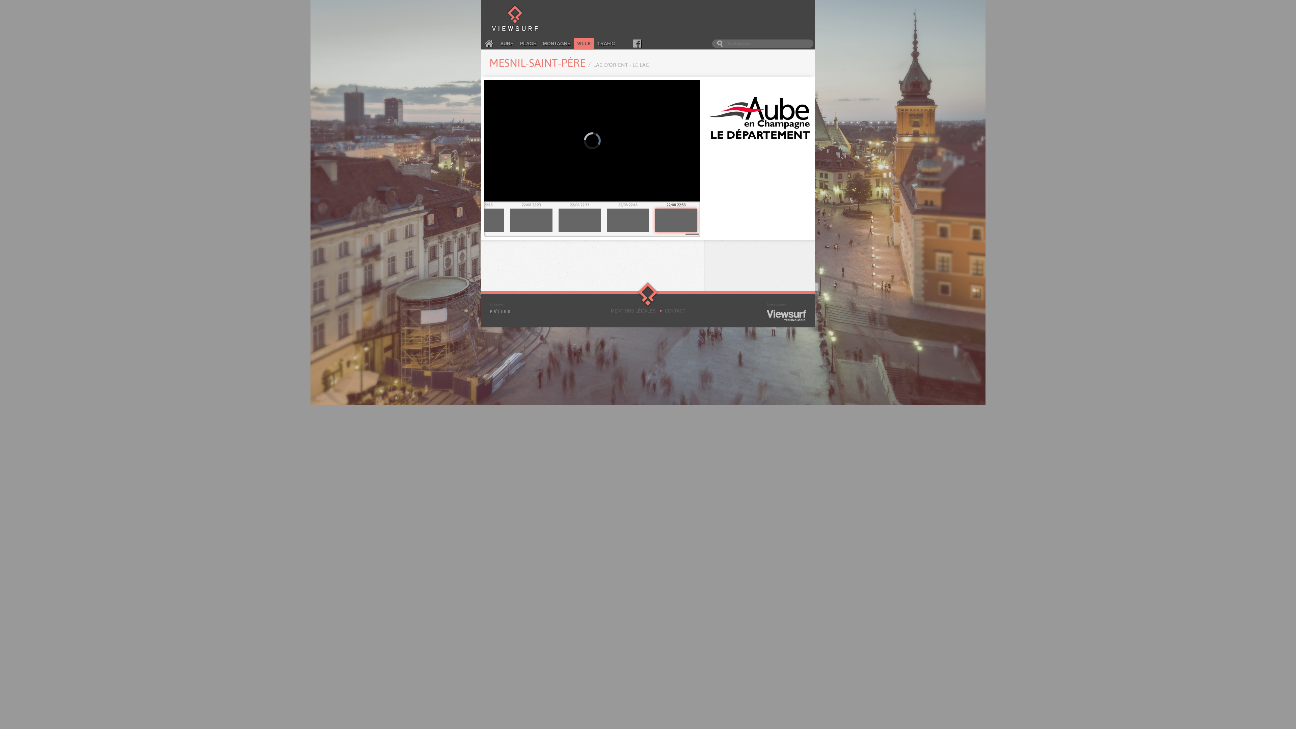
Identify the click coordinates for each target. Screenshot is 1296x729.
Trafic (606, 43)
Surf (507, 43)
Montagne (556, 43)
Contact (675, 311)
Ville (584, 43)
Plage (528, 43)
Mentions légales (633, 311)
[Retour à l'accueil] (515, 19)
